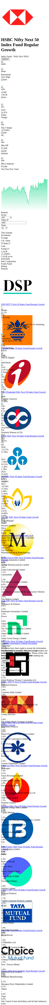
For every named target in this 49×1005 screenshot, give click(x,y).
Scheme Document (28, 643)
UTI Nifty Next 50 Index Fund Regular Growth (21, 348)
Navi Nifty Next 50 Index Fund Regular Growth (22, 641)
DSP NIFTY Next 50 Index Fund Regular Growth (23, 304)
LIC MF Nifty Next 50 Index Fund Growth (20, 517)
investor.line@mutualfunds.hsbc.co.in (17, 535)
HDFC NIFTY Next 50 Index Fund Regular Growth (24, 682)
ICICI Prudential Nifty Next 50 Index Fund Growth (23, 392)
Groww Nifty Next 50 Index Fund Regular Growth (23, 890)
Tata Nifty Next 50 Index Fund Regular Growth (21, 930)
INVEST (5, 59)
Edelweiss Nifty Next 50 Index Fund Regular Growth (24, 765)
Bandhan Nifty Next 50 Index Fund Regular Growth (23, 806)
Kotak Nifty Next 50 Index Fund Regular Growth (22, 436)
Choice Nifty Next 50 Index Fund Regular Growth (23, 971)
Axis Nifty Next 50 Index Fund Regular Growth (22, 601)
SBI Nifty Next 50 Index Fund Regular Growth (21, 476)
